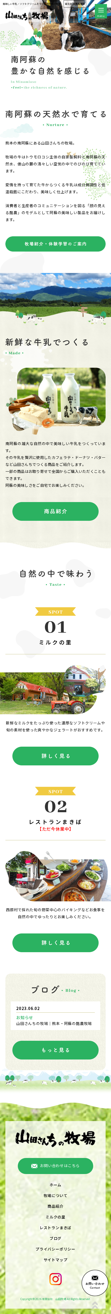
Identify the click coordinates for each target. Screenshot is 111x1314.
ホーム (55, 1184)
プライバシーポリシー (55, 1249)
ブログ (55, 1238)
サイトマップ (56, 1259)
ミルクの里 (55, 1217)
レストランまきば (55, 1227)
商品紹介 (55, 1206)
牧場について (56, 1195)
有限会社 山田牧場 (54, 1299)
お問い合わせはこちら (60, 1165)
